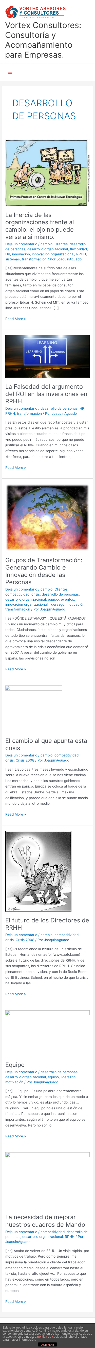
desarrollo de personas (59, 408)
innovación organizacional (53, 254)
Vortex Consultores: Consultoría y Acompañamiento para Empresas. (43, 40)
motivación (75, 604)
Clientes (61, 244)
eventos (67, 599)
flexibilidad (78, 249)
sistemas (12, 259)
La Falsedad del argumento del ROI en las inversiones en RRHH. (46, 394)
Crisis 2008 (25, 760)
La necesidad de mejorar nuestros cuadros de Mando (45, 1220)
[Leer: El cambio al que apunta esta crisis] (33, 708)
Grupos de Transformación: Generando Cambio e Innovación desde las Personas (44, 571)
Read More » (15, 318)
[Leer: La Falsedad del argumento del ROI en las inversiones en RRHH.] (47, 356)
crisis (35, 594)
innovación (21, 254)
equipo (53, 599)
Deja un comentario (21, 244)
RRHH (81, 254)
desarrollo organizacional (47, 249)
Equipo (15, 1064)
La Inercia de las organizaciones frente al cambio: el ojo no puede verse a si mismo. (39, 226)
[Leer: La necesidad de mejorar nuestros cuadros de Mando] (47, 1180)
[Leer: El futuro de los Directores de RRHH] (38, 871)
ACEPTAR (47, 1344)
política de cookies (50, 1336)
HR (7, 254)
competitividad (17, 594)
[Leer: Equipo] (47, 1033)
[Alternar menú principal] (10, 72)
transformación (34, 259)
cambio (46, 244)
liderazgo (57, 604)
